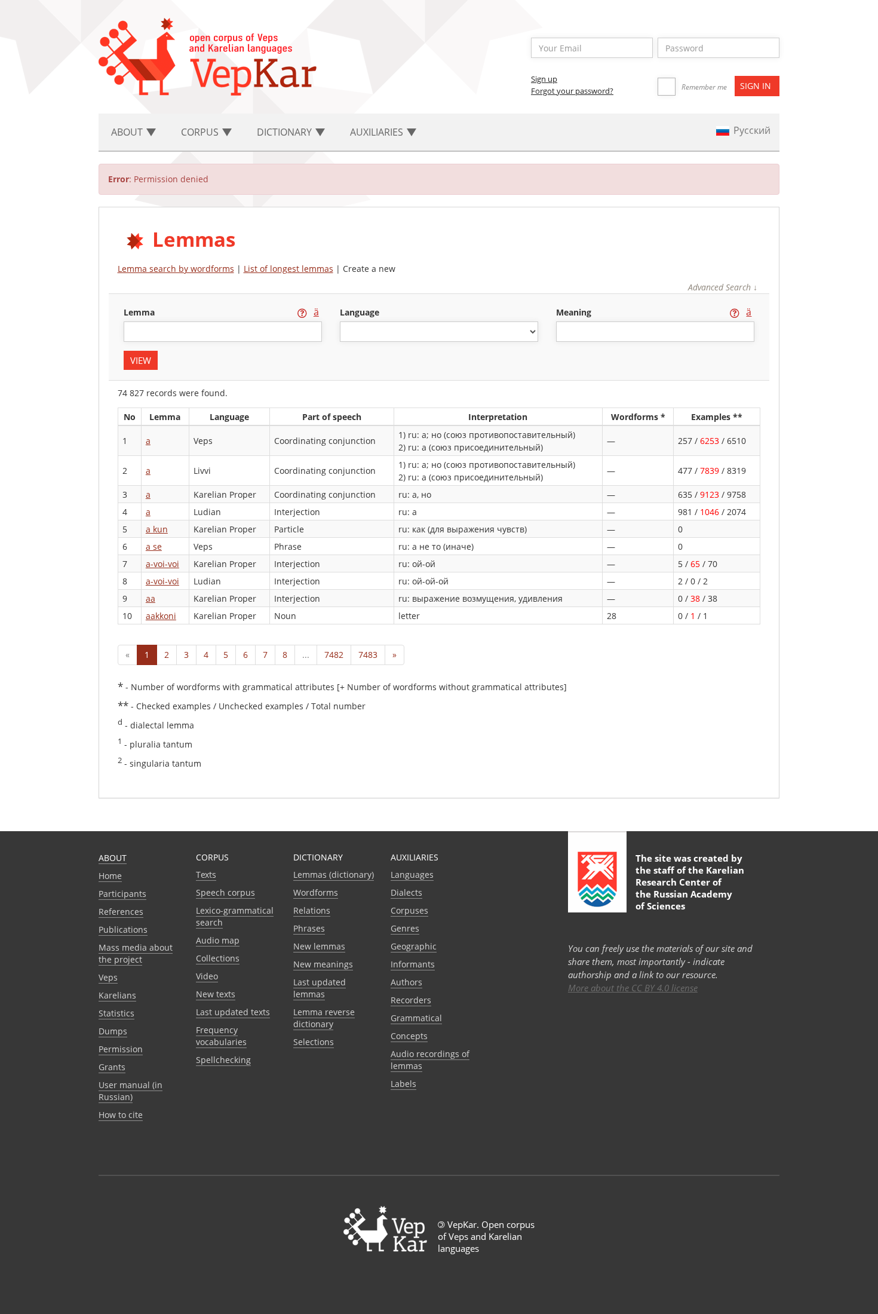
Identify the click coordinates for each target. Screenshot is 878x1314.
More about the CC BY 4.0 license (633, 988)
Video (207, 976)
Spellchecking (223, 1059)
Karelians (117, 995)
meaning (575, 312)
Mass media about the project (136, 953)
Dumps (113, 1031)
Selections (313, 1041)
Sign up (544, 78)
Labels (403, 1083)
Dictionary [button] (285, 132)
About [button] (128, 132)
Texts (206, 874)
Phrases (309, 928)
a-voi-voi (162, 563)
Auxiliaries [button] (378, 132)
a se (154, 546)
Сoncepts (409, 1036)
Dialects (406, 892)
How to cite (121, 1114)
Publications (123, 929)
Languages (412, 874)
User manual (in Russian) (130, 1090)
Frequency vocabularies (221, 1035)
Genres (405, 928)
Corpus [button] (201, 132)
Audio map (218, 940)
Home (110, 875)
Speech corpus (225, 892)
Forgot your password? (572, 90)
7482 (333, 654)
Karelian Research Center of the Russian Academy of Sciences (690, 888)
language (359, 312)
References (121, 911)
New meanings (323, 964)
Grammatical (416, 1018)
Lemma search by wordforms (176, 268)
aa (150, 598)
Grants (112, 1067)
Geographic (414, 946)
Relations (311, 910)
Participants (122, 893)
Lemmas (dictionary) (333, 874)
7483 (367, 654)
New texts (215, 994)
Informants (413, 964)
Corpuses (409, 910)
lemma (140, 312)
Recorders (411, 1000)
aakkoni (161, 615)
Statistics (116, 1013)
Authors (406, 982)
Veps (108, 977)
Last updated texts (233, 1012)
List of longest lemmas (288, 268)
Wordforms (315, 892)
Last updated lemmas (319, 988)
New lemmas (319, 946)
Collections (218, 958)
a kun (157, 529)
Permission (121, 1049)
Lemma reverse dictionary (324, 1018)
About (113, 857)
